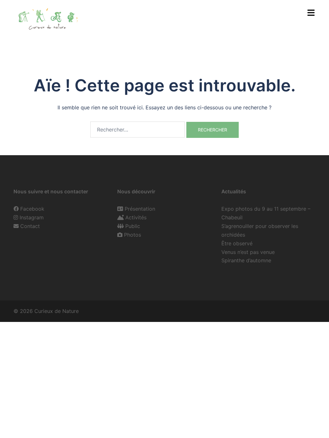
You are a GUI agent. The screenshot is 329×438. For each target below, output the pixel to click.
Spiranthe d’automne (246, 260)
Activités (136, 217)
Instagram (32, 217)
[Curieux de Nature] (47, 18)
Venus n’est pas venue (248, 252)
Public (132, 226)
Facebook (32, 209)
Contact (30, 226)
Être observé (237, 243)
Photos (132, 235)
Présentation (140, 209)
